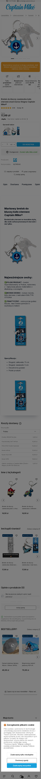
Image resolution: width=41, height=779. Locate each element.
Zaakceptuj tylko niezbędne (21, 755)
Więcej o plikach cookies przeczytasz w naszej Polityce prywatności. (19, 746)
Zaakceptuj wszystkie (22, 766)
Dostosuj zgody (21, 760)
